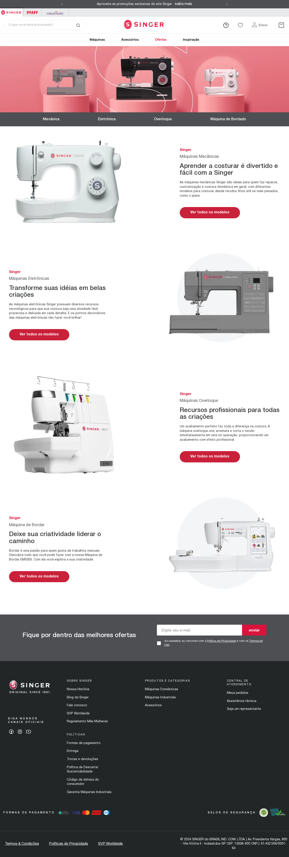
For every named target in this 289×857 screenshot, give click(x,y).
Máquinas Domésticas (161, 689)
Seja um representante (244, 709)
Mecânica (51, 119)
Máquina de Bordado (228, 119)
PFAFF (32, 12)
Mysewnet (55, 12)
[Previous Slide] (62, 4)
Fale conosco (77, 705)
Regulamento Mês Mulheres (87, 721)
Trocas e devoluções (82, 759)
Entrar (263, 25)
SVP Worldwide (78, 713)
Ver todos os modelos (209, 212)
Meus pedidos (237, 693)
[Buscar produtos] (78, 25)
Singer (11, 10)
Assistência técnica (241, 701)
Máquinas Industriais (160, 697)
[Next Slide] (227, 4)
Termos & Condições (22, 843)
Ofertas (161, 39)
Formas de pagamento (83, 743)
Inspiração (191, 39)
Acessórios (130, 39)
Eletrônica (107, 119)
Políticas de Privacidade (68, 843)
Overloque (163, 119)
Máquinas (97, 39)
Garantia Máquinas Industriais (89, 792)
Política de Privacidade (221, 641)
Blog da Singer (78, 697)
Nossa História (78, 689)
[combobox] (45, 25)
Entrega (72, 751)
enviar (254, 630)
